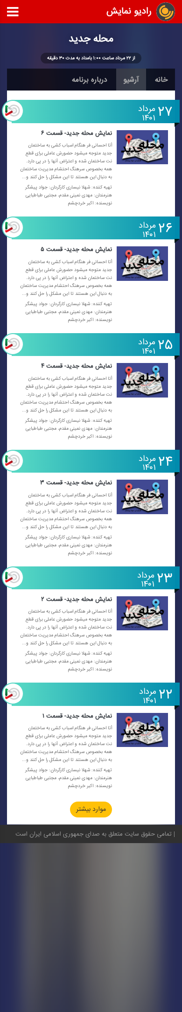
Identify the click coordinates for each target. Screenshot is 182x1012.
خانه (161, 80)
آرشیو (131, 80)
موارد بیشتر (91, 810)
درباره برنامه (89, 80)
